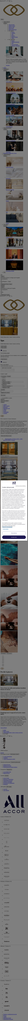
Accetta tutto (14, 537)
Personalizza (14, 533)
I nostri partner (5, 529)
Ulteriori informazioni (7, 527)
